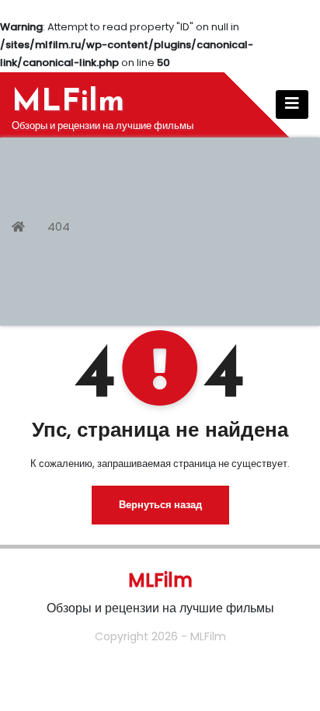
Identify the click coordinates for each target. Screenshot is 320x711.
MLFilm (68, 102)
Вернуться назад (160, 504)
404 (58, 226)
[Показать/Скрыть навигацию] (292, 104)
